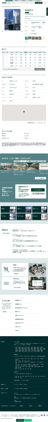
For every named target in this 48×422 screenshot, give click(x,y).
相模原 (19, 360)
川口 (22, 362)
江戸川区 (19, 358)
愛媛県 (42, 350)
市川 (21, 364)
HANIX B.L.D (26, 138)
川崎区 (22, 360)
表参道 (26, 376)
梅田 (38, 376)
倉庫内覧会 (21, 388)
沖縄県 (42, 351)
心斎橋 (41, 376)
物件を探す (2, 341)
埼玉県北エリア (41, 362)
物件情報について (18, 304)
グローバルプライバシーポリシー (5, 414)
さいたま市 (19, 362)
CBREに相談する (38, 190)
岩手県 (26, 347)
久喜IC (16, 363)
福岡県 (19, 351)
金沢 (21, 376)
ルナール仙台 (26, 135)
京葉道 (32, 366)
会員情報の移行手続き (19, 319)
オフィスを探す (16, 341)
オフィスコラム (16, 384)
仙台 (18, 376)
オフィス (23, 161)
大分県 (32, 351)
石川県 (16, 349)
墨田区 (32, 358)
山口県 (32, 350)
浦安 (35, 365)
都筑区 (26, 360)
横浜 (33, 376)
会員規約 (30, 405)
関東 (16, 366)
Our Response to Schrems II (14, 414)
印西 (24, 364)
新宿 (28, 376)
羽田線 (16, 367)
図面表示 (16, 54)
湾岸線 (42, 366)
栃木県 (26, 348)
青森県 (22, 347)
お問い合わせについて (19, 323)
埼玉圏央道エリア (33, 362)
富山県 (19, 349)
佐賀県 (22, 351)
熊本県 (29, 351)
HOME (2, 6)
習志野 (32, 365)
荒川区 (35, 358)
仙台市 (16, 6)
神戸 (18, 377)
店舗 (36, 161)
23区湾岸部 (41, 358)
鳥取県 (26, 350)
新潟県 (26, 349)
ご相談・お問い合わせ (4, 405)
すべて (17, 161)
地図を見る (44, 23)
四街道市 (42, 364)
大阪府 (29, 349)
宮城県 (13, 6)
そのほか (17, 330)
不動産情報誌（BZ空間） (18, 401)
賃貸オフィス (9, 0)
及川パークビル (27, 133)
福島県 (35, 347)
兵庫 (23, 368)
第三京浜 (19, 367)
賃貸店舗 (23, 0)
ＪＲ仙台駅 (33, 27)
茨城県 (22, 348)
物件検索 (9, 2)
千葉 (16, 364)
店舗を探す (16, 371)
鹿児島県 (38, 351)
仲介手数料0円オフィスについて (21, 307)
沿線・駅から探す (22, 343)
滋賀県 (38, 349)
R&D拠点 (30, 0)
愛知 (21, 368)
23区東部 (16, 359)
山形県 (32, 347)
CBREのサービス (28, 2)
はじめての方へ (23, 2)
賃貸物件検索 (6, 6)
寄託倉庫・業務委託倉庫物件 (41, 356)
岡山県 (23, 350)
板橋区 (22, 358)
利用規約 (20, 414)
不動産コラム (14, 2)
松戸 (37, 365)
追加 (45, 54)
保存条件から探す (29, 343)
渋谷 (31, 376)
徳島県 (39, 350)
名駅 (36, 376)
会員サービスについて (19, 315)
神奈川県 (41, 347)
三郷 (37, 362)
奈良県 (41, 349)
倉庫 (30, 161)
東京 (16, 358)
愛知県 (32, 348)
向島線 (29, 366)
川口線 (26, 366)
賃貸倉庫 (16, 0)
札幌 (16, 376)
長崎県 (26, 351)
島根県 (29, 350)
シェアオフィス (43, 343)
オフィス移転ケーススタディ (36, 394)
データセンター (38, 0)
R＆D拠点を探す (16, 380)
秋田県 (29, 347)
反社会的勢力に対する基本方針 (26, 414)
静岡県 (35, 348)
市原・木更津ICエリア (24, 365)
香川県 (36, 350)
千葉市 (19, 364)
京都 (25, 368)
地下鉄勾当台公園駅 (34, 26)
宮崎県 (35, 351)
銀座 (23, 376)
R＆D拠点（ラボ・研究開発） (26, 344)
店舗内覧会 (26, 388)
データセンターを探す (25, 380)
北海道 (16, 347)
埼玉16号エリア (27, 362)
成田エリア (38, 364)
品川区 (38, 358)
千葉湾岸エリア (30, 364)
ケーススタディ (18, 2)
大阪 (18, 368)
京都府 (35, 349)
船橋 (29, 365)
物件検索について (18, 300)
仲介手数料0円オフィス (36, 343)
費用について (17, 311)
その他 (43, 161)
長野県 (41, 348)
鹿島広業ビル (4, 135)
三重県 (44, 349)
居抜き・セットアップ (17, 344)
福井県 (22, 349)
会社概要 (21, 405)
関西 (16, 368)
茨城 (18, 366)
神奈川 (16, 360)
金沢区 (29, 360)
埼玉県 (16, 348)
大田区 (29, 358)
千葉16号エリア (17, 365)
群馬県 (29, 348)
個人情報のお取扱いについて (35, 414)
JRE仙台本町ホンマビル (5, 138)
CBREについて (18, 326)
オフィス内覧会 (16, 388)
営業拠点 (39, 405)
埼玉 (16, 362)
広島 (28, 368)
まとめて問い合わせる (40, 69)
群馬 (23, 366)
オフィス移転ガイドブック (18, 394)
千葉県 (19, 348)
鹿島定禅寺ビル (4, 133)
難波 (44, 376)
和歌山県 (16, 350)
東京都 (38, 347)
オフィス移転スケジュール (27, 394)
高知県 (16, 351)
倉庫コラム (21, 384)
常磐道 (34, 364)
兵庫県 (32, 349)
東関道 (35, 366)
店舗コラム (26, 384)
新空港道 (38, 366)
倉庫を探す (16, 354)
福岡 (30, 368)
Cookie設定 (38, 416)
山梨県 (44, 348)
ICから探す (21, 356)
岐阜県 (38, 348)
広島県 (20, 350)
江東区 (26, 358)
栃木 (21, 366)
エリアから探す (16, 343)
